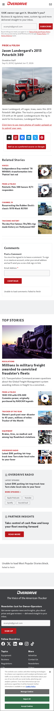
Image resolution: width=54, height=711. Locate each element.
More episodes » (13, 492)
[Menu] (3, 4)
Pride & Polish (11, 45)
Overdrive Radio (10, 450)
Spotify (10, 502)
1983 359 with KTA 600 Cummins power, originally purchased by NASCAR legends (17, 398)
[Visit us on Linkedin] (15, 643)
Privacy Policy (41, 34)
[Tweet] (35, 137)
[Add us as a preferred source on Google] (15, 137)
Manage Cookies (27, 692)
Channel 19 (7, 202)
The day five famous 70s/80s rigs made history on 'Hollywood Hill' (19, 225)
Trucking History (10, 221)
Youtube (28, 498)
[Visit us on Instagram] (27, 643)
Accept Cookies (27, 706)
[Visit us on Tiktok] (32, 643)
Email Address (11, 268)
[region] (27, 689)
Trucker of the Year (12, 411)
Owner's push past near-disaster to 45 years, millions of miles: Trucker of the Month (18, 417)
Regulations (8, 361)
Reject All (27, 699)
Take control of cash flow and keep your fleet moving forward (27, 524)
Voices (5, 165)
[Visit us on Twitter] (9, 643)
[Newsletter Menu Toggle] (50, 4)
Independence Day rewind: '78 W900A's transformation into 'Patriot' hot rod (17, 171)
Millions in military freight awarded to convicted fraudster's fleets (23, 369)
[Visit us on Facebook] (3, 643)
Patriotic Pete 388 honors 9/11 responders (17, 188)
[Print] (9, 137)
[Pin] (41, 137)
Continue (13, 281)
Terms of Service (6, 36)
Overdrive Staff (9, 60)
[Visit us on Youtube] (21, 643)
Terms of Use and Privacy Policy (39, 32)
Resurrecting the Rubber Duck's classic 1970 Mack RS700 (18, 207)
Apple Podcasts (13, 498)
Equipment (7, 431)
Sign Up (9, 631)
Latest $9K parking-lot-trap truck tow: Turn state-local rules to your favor (18, 456)
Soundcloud (23, 502)
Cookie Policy (31, 686)
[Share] (22, 137)
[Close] (50, 672)
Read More (14, 534)
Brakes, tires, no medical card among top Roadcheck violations (18, 435)
